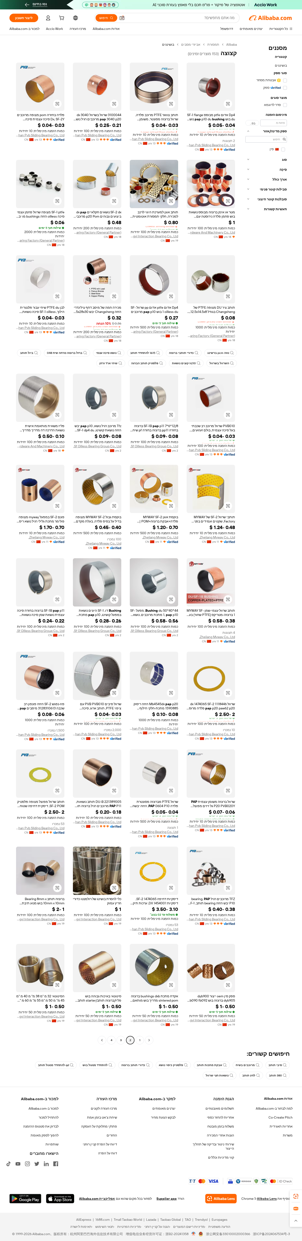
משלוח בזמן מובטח (220, 1126)
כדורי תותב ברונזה (133, 1065)
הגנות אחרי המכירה (220, 1135)
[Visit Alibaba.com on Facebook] (56, 1164)
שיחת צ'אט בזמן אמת (102, 1117)
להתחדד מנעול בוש (95, 1065)
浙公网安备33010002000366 (228, 1234)
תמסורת (213, 44)
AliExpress (83, 1219)
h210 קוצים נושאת (184, 363)
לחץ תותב (248, 1075)
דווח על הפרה (107, 1153)
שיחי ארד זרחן (108, 363)
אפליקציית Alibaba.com (97, 1199)
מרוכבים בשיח (245, 1065)
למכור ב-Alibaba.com (44, 1108)
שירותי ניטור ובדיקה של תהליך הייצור (213, 1146)
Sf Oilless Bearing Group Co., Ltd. (154, 446)
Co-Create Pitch (280, 1117)
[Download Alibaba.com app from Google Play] (25, 1198)
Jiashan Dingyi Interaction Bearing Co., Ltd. (154, 236)
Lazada (151, 1219)
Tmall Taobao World (128, 1219)
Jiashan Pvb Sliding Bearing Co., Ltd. (211, 145)
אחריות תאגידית (281, 1126)
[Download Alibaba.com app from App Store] (60, 1198)
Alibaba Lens (267, 1199)
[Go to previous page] (149, 1040)
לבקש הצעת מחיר (163, 1117)
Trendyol (201, 1219)
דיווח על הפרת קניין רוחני (100, 1144)
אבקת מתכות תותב (209, 1065)
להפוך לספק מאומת (45, 1135)
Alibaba (231, 44)
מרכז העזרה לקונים (104, 1108)
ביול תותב (26, 353)
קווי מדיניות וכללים (221, 1157)
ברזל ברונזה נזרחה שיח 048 (64, 353)
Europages (219, 1219)
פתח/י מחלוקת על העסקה (99, 1126)
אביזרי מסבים (190, 44)
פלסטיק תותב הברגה (144, 363)
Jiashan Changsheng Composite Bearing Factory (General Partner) (97, 232)
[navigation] (266, 543)
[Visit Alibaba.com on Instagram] (27, 1164)
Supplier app (166, 1199)
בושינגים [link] (168, 44)
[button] (122, 18)
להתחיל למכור (49, 1117)
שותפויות (52, 1144)
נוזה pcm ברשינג (218, 353)
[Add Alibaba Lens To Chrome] (221, 1198)
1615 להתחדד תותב (142, 353)
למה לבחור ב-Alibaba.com (274, 1108)
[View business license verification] (193, 1234)
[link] (296, 1196)
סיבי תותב (275, 1065)
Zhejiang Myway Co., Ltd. (217, 537)
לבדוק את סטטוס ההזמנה (41, 1126)
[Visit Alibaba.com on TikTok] (8, 1164)
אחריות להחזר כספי (220, 1117)
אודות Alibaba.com (278, 1098)
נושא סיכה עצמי (106, 353)
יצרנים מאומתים (164, 1108)
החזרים (112, 1135)
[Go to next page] (102, 1040)
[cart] (61, 18)
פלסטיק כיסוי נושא (171, 1065)
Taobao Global (170, 1219)
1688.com (102, 1219)
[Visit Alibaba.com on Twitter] (37, 1164)
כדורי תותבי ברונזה (181, 353)
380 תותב (275, 1075)
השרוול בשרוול (219, 363)
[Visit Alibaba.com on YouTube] (18, 1164)
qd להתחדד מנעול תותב (53, 1065)
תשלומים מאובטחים (220, 1108)
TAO (188, 1219)
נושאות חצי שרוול (217, 1075)
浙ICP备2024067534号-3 (271, 1234)
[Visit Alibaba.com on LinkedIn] (46, 1164)
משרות (288, 1135)
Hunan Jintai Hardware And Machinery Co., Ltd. (211, 232)
